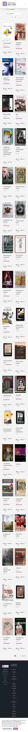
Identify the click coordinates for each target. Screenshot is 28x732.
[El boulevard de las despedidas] (7, 418)
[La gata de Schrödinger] (7, 67)
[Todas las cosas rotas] (20, 209)
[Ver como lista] (15, 17)
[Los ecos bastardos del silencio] (7, 557)
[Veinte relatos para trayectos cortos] (20, 314)
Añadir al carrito (5, 53)
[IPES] (20, 103)
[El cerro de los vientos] (20, 350)
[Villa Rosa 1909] (7, 384)
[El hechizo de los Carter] (20, 175)
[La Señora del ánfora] (7, 523)
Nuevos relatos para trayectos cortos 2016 (20, 79)
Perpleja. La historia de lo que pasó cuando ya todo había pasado (7, 151)
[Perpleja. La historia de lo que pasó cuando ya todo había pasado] (7, 136)
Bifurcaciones (6, 114)
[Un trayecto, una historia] (7, 592)
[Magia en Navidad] (20, 592)
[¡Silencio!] (20, 557)
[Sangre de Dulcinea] (20, 31)
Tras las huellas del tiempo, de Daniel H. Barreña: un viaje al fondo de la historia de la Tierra (14, 684)
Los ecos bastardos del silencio (6, 569)
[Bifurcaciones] (7, 103)
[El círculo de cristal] (7, 315)
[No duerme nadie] (20, 523)
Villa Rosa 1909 (7, 395)
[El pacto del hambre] (7, 487)
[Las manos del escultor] (7, 279)
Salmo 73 (18, 464)
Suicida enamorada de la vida (20, 149)
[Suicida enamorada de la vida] (20, 136)
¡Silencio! (18, 568)
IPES (17, 114)
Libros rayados (7, 43)
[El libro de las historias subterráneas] (20, 417)
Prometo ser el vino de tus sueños (19, 292)
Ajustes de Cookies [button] (7, 728)
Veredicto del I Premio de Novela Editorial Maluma (14, 709)
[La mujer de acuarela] (7, 626)
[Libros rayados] (7, 32)
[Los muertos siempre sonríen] (7, 452)
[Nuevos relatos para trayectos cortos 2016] (20, 66)
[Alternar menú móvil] (25, 4)
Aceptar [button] (15, 728)
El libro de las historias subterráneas (19, 430)
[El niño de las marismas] (20, 244)
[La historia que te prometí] (7, 175)
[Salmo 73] (20, 453)
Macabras (18, 395)
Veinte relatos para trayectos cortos (19, 327)
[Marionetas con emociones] (7, 244)
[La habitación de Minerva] (7, 209)
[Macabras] (20, 384)
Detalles (10, 52)
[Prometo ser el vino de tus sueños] (20, 279)
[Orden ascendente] (21, 9)
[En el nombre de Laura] (7, 350)
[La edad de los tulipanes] (20, 626)
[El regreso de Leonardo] (20, 488)
